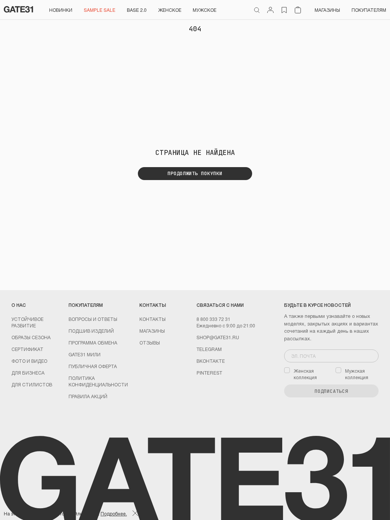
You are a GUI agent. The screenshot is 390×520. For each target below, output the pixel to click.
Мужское (204, 9)
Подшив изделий (91, 330)
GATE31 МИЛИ (85, 354)
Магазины (327, 9)
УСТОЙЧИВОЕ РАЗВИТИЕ (27, 322)
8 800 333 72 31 (213, 319)
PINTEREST (209, 372)
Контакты (152, 319)
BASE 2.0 (137, 9)
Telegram (209, 349)
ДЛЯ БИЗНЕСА (28, 372)
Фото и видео (29, 360)
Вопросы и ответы (93, 319)
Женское (169, 9)
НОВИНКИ (60, 9)
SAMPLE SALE (99, 9)
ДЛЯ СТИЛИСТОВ (31, 384)
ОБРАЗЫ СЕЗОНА (31, 337)
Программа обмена (93, 342)
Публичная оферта (93, 366)
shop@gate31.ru (218, 337)
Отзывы (149, 342)
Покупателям (369, 9)
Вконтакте (211, 360)
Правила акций (88, 396)
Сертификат (27, 349)
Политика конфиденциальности (98, 381)
